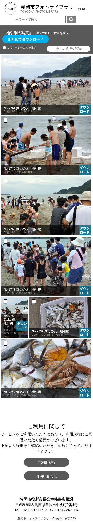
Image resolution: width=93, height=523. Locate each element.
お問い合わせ (46, 475)
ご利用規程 (47, 462)
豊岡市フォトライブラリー (34, 518)
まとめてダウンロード (25, 39)
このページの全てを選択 (21, 47)
